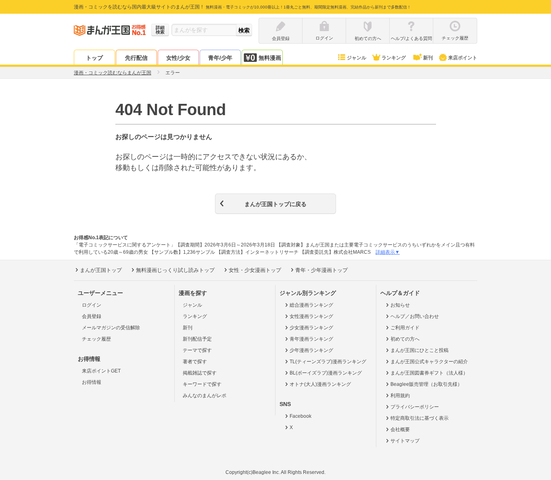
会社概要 (400, 429)
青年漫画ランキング (311, 339)
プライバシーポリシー (414, 407)
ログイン (91, 305)
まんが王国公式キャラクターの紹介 (429, 361)
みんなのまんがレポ (204, 395)
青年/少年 (220, 58)
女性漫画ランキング (311, 316)
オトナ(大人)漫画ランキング (320, 384)
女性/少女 (178, 58)
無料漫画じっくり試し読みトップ (175, 270)
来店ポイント (462, 58)
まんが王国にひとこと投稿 (419, 350)
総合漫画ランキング (311, 305)
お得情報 (91, 382)
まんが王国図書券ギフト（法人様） (429, 373)
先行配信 (136, 58)
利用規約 (400, 395)
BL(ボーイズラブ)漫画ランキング (326, 373)
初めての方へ (405, 339)
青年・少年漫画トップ (321, 270)
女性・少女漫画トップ (255, 270)
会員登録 (91, 316)
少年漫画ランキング (311, 350)
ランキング (394, 58)
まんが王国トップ (101, 270)
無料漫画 (270, 58)
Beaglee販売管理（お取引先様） (426, 384)
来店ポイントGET (101, 371)
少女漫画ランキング (311, 328)
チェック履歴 (96, 339)
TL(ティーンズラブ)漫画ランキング (328, 361)
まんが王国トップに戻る (275, 204)
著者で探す (195, 361)
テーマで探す (197, 350)
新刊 (428, 58)
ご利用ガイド (405, 328)
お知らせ (400, 305)
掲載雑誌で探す (200, 373)
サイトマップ (405, 441)
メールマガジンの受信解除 (111, 328)
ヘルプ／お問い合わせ (414, 316)
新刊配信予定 (197, 339)
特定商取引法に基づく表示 (419, 418)
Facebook (300, 416)
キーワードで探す (202, 384)
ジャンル (356, 58)
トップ (94, 58)
